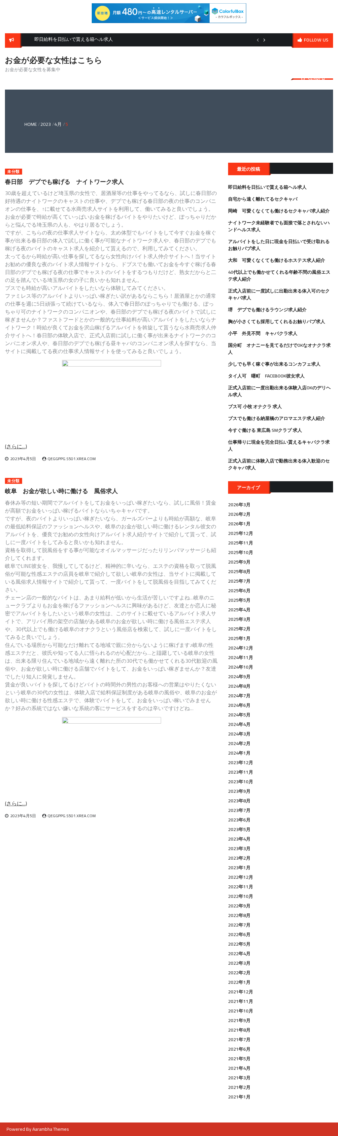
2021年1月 (239, 1096)
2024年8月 (239, 686)
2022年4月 (239, 953)
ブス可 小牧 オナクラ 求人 (255, 406)
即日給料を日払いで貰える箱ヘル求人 (267, 187)
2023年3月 (239, 848)
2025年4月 (239, 609)
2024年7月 (239, 695)
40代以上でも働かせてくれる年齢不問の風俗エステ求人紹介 (279, 275)
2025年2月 (239, 628)
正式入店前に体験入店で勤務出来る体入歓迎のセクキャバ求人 (279, 464)
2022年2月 (239, 972)
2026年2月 (239, 514)
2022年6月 (239, 934)
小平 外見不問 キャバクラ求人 (262, 333)
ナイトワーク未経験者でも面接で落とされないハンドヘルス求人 (279, 226)
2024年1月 (239, 753)
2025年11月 (240, 542)
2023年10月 (240, 781)
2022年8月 (239, 915)
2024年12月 (240, 648)
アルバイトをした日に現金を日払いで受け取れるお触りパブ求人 (279, 245)
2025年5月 (239, 600)
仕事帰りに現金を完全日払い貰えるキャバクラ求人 (279, 445)
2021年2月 (239, 1087)
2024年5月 (239, 714)
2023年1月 (239, 867)
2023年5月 (239, 829)
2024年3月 (239, 734)
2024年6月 (239, 705)
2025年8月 (239, 571)
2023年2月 (239, 858)
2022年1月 (239, 982)
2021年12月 (240, 991)
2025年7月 (239, 581)
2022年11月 (240, 886)
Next (264, 40)
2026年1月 (239, 523)
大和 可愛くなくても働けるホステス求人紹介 (276, 260)
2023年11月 (240, 772)
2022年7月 (239, 925)
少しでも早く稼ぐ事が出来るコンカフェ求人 (274, 364)
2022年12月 (240, 877)
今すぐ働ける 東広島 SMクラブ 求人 (265, 430)
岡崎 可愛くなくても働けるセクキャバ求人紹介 (279, 211)
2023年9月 (239, 791)
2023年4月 (239, 839)
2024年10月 (240, 667)
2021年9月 (239, 1020)
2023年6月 (239, 819)
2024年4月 (239, 724)
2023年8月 (239, 800)
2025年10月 (240, 552)
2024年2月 (239, 743)
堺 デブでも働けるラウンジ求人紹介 (267, 309)
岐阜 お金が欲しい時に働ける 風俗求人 (61, 490)
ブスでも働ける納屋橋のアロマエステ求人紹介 (276, 418)
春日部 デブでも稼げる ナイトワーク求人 (64, 181)
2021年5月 (239, 1058)
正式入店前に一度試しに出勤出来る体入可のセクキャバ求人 (279, 294)
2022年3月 (239, 963)
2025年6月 (239, 590)
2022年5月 (239, 944)
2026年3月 (239, 504)
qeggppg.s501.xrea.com (72, 458)
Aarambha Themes (50, 1129)
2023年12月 (240, 762)
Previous (258, 40)
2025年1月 (239, 638)
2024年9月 (239, 676)
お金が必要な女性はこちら (53, 60)
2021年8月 (239, 1030)
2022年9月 (239, 905)
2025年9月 (239, 562)
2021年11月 (240, 1001)
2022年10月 (240, 896)
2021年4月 (239, 1068)
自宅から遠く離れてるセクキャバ (262, 199)
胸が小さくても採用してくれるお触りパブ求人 (276, 321)
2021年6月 (239, 1049)
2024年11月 (240, 657)
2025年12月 (240, 533)
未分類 (13, 172)
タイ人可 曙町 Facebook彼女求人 (266, 376)
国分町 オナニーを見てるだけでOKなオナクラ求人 (279, 348)
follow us (316, 40)
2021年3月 (239, 1077)
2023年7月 (239, 810)
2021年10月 (240, 1011)
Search (316, 79)
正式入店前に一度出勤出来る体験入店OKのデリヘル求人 (279, 391)
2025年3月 (239, 619)
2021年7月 (239, 1039)
